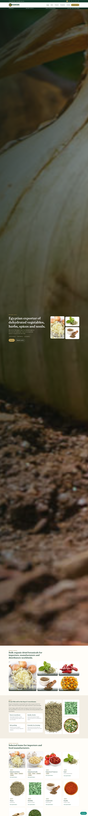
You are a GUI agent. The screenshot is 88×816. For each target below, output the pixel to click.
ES (71, 1)
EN (67, 1)
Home (48, 4)
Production (62, 4)
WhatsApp (83, 813)
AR (78, 1)
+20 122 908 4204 (12, 1)
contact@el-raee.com (20, 1)
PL (76, 1)
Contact (68, 4)
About (52, 4)
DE (69, 1)
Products (57, 4)
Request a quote (75, 4)
